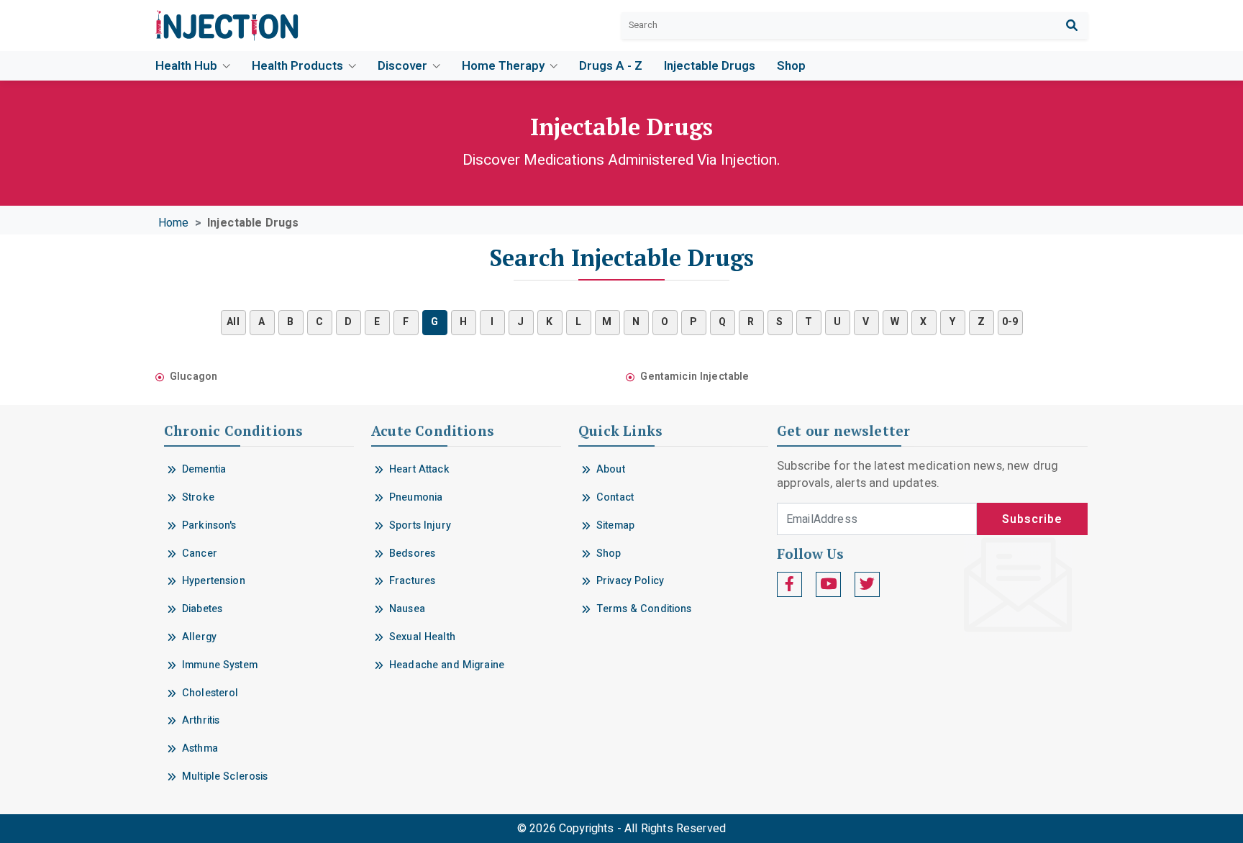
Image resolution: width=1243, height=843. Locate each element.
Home (173, 223)
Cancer (199, 553)
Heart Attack (419, 469)
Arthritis (200, 720)
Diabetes (202, 608)
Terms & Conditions (644, 608)
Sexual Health (422, 636)
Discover (404, 66)
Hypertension (213, 580)
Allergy (199, 636)
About (610, 469)
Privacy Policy (630, 580)
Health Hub (187, 66)
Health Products (299, 66)
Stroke (198, 497)
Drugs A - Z (610, 66)
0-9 (1010, 321)
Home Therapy (504, 66)
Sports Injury (420, 525)
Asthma (200, 748)
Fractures (412, 580)
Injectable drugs (709, 66)
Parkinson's (209, 525)
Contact (615, 497)
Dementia (204, 469)
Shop (791, 66)
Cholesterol (210, 693)
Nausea (407, 608)
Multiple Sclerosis (225, 776)
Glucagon (193, 376)
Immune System (220, 665)
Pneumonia (415, 497)
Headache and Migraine (446, 665)
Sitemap (615, 525)
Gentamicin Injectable (694, 376)
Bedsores (412, 553)
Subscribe (1032, 519)
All (233, 321)
